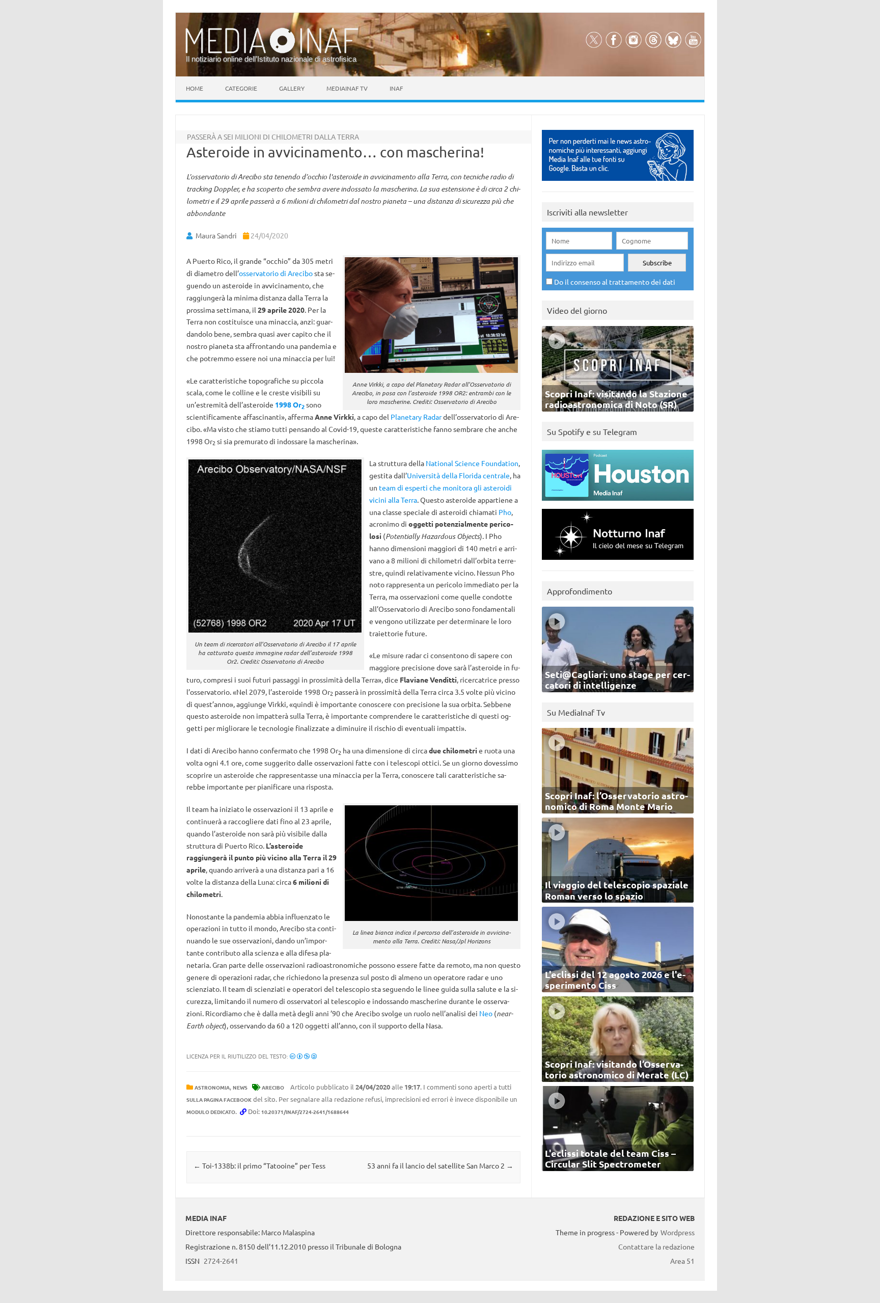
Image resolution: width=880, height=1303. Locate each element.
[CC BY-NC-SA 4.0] (303, 1056)
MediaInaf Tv (347, 88)
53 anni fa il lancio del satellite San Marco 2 (440, 1165)
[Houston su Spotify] (618, 503)
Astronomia (212, 1087)
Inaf (396, 88)
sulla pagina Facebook (219, 1099)
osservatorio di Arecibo (276, 273)
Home (194, 88)
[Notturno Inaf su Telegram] (618, 562)
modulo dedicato (210, 1112)
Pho (505, 512)
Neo (485, 1013)
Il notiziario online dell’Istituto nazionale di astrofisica (271, 59)
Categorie (241, 88)
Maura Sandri (216, 235)
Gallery (292, 88)
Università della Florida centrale (458, 475)
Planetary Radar (416, 416)
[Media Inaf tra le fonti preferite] (618, 183)
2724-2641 (221, 1260)
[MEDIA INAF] (272, 51)
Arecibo (273, 1087)
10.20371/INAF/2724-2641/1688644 (305, 1112)
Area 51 (682, 1260)
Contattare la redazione (656, 1246)
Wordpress (678, 1232)
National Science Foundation (472, 463)
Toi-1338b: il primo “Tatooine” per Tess (259, 1165)
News (240, 1087)
